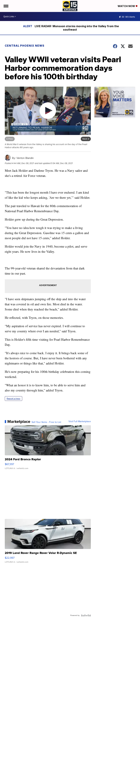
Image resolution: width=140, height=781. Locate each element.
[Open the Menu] (6, 6)
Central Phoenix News (24, 45)
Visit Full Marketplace (79, 421)
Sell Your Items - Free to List (46, 422)
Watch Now (127, 6)
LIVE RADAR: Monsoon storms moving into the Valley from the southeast (77, 27)
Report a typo (13, 398)
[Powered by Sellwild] (86, 615)
